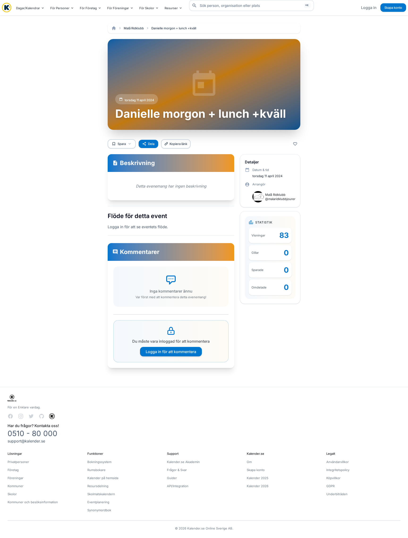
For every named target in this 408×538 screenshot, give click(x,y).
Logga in (369, 7)
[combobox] (251, 5)
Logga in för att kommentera (171, 351)
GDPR (330, 486)
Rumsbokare (96, 470)
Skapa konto (393, 7)
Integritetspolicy (337, 470)
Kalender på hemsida (102, 478)
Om (249, 462)
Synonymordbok (99, 510)
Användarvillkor (337, 462)
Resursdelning (97, 486)
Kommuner (15, 486)
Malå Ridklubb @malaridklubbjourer (280, 197)
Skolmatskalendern (101, 494)
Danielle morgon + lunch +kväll (173, 28)
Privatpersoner (18, 462)
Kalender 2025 (257, 478)
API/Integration (177, 486)
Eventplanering (98, 502)
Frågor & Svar (177, 470)
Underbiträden (337, 494)
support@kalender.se (26, 441)
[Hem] (113, 28)
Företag (13, 470)
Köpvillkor (333, 478)
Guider (172, 478)
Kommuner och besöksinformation (33, 502)
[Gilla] (295, 144)
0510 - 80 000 (32, 433)
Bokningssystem (99, 462)
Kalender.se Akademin (183, 462)
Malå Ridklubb (134, 28)
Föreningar (15, 478)
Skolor (12, 494)
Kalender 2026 (257, 486)
